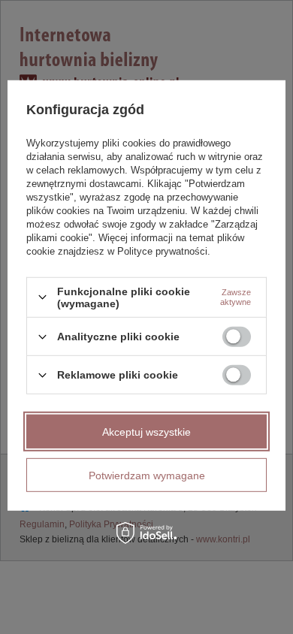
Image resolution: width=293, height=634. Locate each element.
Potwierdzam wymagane (147, 475)
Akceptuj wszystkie (146, 431)
